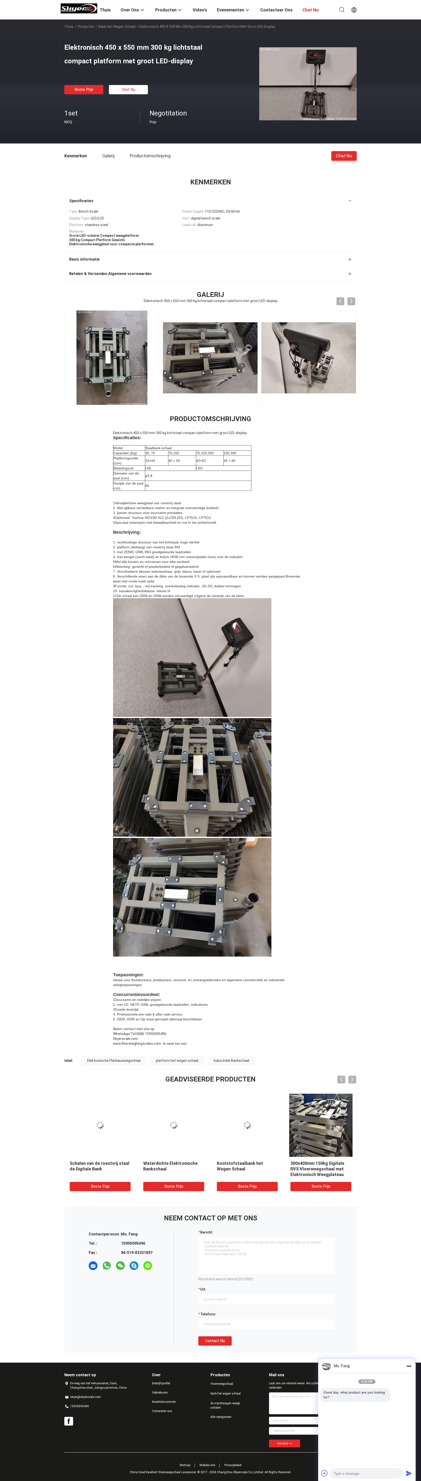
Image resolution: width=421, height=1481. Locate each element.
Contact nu (215, 1341)
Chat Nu (128, 89)
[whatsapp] (106, 1265)
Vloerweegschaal (221, 1384)
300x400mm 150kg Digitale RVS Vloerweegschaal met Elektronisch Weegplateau (317, 1169)
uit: (203, 1289)
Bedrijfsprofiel (161, 1383)
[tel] (161, 1265)
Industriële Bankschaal (231, 1061)
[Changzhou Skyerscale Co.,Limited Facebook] (68, 1421)
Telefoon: (208, 1314)
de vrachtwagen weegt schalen (225, 1405)
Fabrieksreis (160, 1392)
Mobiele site (207, 1465)
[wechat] (120, 1265)
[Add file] (324, 1473)
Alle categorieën (220, 1417)
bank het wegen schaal (116, 26)
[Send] (409, 1473)
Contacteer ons (162, 1411)
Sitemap (185, 1465)
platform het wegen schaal (177, 1061)
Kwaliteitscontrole (164, 1402)
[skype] (134, 1265)
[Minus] (409, 1366)
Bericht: (206, 1232)
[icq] (147, 1265)
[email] (93, 1265)
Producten (86, 26)
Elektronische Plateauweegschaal (114, 1061)
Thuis (68, 26)
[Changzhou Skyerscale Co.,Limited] (79, 8)
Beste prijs (84, 89)
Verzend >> (284, 1443)
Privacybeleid (232, 1465)
